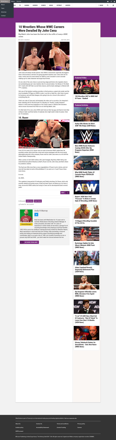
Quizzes (19, 1)
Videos (13, 1)
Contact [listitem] (3, 15)
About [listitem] (3, 4)
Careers (79, 427)
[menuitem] (5, 1)
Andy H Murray (25, 40)
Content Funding (61, 427)
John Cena (29, 201)
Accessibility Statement (42, 427)
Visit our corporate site (70, 418)
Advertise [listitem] (3, 12)
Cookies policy (19, 427)
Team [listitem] (2, 8)
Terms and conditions (62, 423)
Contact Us (39, 423)
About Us (18, 423)
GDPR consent (19, 431)
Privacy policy (81, 423)
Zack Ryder (37, 201)
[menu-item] (14, 5)
